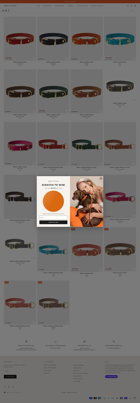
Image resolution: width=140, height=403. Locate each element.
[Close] (101, 178)
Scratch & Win (53, 222)
